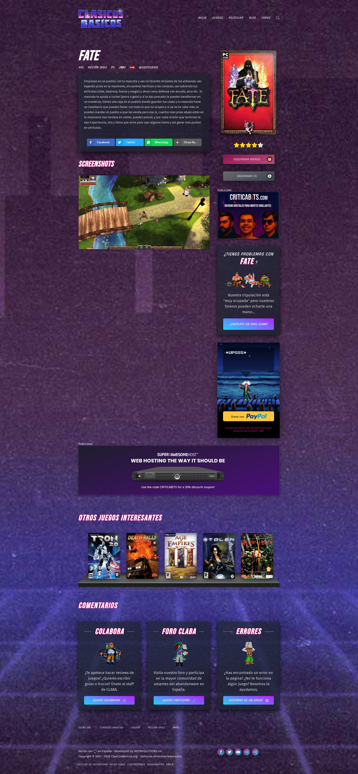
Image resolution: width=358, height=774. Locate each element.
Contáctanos (136, 764)
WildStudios (148, 67)
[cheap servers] (179, 470)
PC (113, 67)
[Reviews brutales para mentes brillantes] (248, 215)
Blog (252, 17)
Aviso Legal (117, 764)
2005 (122, 67)
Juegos (217, 17)
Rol (81, 67)
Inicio (202, 17)
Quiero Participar (176, 700)
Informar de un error (246, 700)
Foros (265, 17)
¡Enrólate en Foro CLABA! (249, 324)
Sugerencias (155, 764)
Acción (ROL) (97, 67)
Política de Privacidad (92, 764)
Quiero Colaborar (107, 700)
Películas (235, 17)
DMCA (169, 764)
